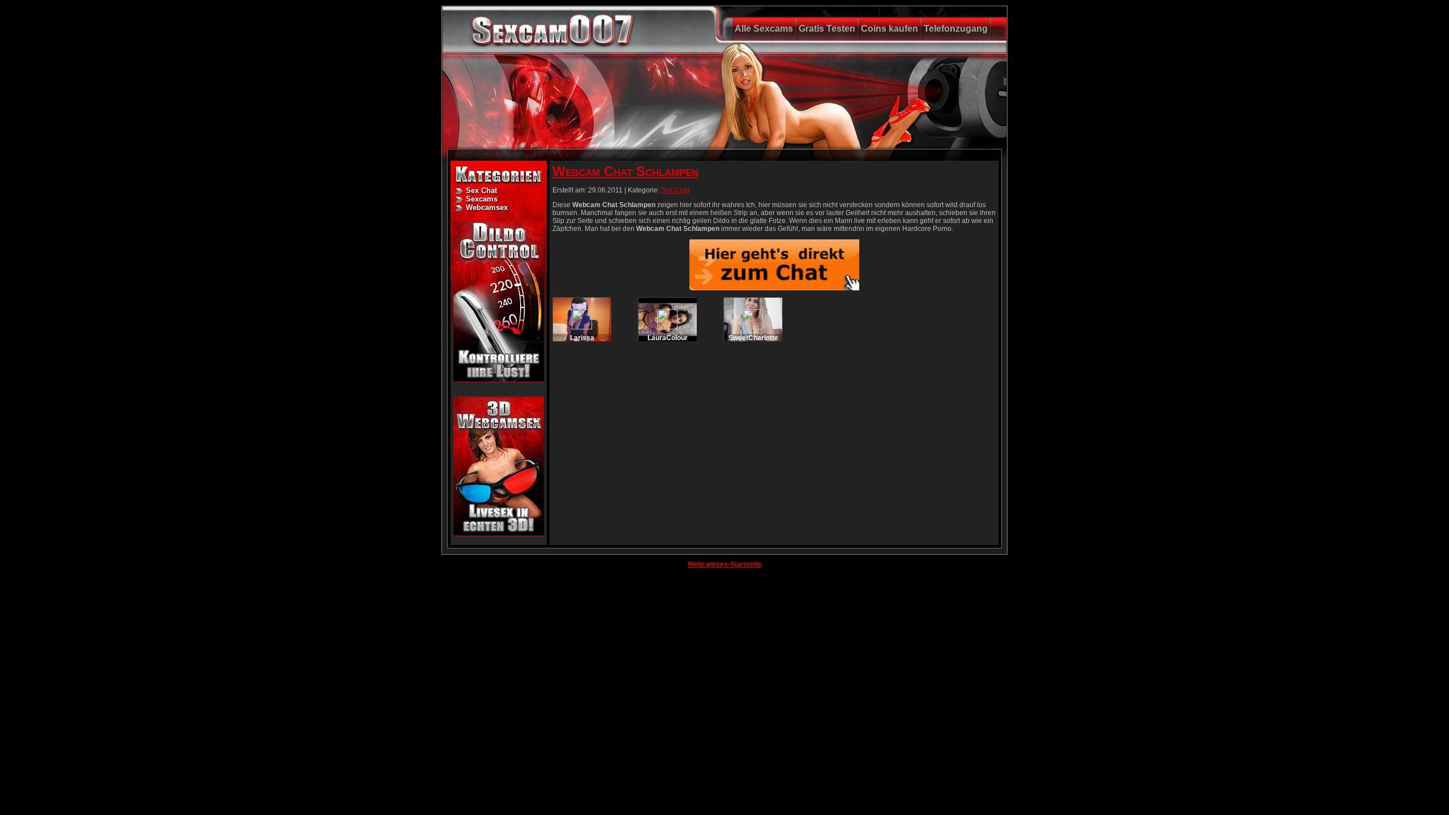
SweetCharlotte (753, 338)
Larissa (582, 338)
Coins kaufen (889, 28)
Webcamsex (487, 207)
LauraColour (668, 338)
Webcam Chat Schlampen (625, 171)
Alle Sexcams (764, 28)
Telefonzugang (956, 28)
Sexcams (482, 199)
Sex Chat (481, 190)
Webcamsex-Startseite (725, 564)
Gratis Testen (827, 28)
